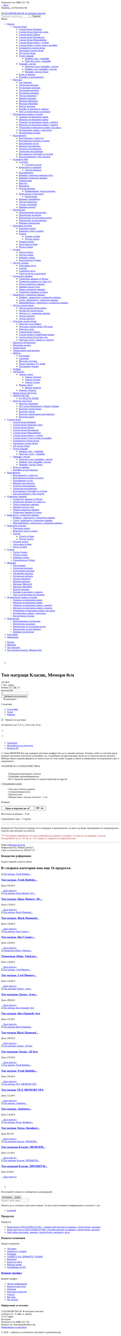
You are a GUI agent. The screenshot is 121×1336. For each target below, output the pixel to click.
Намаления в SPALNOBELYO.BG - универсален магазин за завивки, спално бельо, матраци (53, 1227)
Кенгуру (23, 183)
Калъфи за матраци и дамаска (34, 109)
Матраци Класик (16, 845)
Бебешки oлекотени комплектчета (36, 175)
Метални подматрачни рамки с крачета (38, 125)
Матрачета (24, 186)
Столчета (23, 162)
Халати (22, 233)
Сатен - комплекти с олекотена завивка (38, 300)
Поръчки (11, 1289)
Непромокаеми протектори (32, 212)
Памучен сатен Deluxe (30, 324)
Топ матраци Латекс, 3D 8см (19, 1051)
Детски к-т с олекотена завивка (34, 313)
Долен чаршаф (26, 56)
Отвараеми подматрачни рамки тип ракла (40, 127)
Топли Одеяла (26, 252)
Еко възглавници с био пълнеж (34, 156)
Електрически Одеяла (30, 260)
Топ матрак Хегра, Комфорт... (20, 1128)
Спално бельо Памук (29, 34)
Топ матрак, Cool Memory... (19, 975)
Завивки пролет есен (29, 286)
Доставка (11, 1248)
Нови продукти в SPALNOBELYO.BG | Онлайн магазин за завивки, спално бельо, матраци (53, 1229)
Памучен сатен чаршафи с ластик (41, 66)
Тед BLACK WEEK (29, 398)
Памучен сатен (26, 329)
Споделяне (12, 709)
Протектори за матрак (30, 215)
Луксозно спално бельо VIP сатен (36, 326)
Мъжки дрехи (26, 385)
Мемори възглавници (30, 146)
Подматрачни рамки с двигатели (35, 130)
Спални (23, 268)
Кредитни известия (17, 1291)
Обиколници (25, 180)
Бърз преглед (9, 890)
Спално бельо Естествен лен (33, 337)
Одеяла (16, 249)
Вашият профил (11, 1273)
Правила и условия (16, 1251)
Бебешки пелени (27, 207)
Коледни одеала (27, 411)
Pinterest (11, 714)
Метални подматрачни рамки (33, 119)
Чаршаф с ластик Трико (36, 71)
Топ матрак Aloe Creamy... (18, 937)
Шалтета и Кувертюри (24, 342)
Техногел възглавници (30, 148)
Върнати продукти (16, 1286)
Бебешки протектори (29, 223)
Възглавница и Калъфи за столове (36, 154)
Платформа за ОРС (16, 1267)
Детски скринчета (28, 202)
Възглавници (19, 135)
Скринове (24, 358)
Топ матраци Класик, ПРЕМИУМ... (24, 1166)
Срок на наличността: (12, 850)
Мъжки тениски (33, 387)
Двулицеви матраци (29, 90)
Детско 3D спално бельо (31, 310)
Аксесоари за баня (28, 244)
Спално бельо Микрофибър (33, 40)
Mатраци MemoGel (28, 101)
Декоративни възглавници (26, 350)
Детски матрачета (28, 95)
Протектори (19, 210)
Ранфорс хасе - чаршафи (37, 58)
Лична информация (17, 1283)
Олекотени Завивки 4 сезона (33, 292)
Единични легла (27, 271)
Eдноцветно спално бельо (32, 48)
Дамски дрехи (26, 374)
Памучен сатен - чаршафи (38, 61)
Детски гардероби (28, 204)
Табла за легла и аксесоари (32, 273)
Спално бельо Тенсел (29, 332)
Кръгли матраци (27, 106)
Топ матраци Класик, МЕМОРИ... (23, 1147)
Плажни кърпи (26, 241)
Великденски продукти (25, 393)
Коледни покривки (28, 403)
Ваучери (11, 1297)
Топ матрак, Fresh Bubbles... (19, 879)
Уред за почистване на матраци (34, 111)
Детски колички (27, 188)
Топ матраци (25, 82)
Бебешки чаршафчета (29, 199)
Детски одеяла (26, 255)
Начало (10, 24)
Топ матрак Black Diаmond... (19, 1032)
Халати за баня (32, 236)
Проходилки (31, 196)
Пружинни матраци (29, 93)
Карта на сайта (14, 1262)
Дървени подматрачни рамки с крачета (38, 122)
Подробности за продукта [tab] (20, 745)
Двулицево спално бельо (31, 50)
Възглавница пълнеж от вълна (34, 140)
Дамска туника (32, 382)
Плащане (11, 1254)
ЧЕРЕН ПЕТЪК (21, 395)
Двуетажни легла (27, 265)
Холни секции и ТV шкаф (32, 363)
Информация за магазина (14, 1327)
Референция (7, 847)
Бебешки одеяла (27, 257)
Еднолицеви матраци (29, 87)
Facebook (11, 1210)
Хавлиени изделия (22, 225)
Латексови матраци (29, 85)
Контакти (12, 1259)
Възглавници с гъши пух (31, 138)
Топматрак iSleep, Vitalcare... (19, 956)
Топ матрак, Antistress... (16, 1108)
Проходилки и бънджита (31, 194)
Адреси (11, 1294)
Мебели (17, 353)
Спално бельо (20, 26)
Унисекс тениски (27, 390)
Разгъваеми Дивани (29, 366)
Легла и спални (20, 263)
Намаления (12, 637)
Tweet (10, 712)
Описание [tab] (12, 743)
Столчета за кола (33, 164)
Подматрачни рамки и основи (28, 114)
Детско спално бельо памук (32, 308)
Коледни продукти (22, 401)
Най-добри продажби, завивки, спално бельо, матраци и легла (38, 1232)
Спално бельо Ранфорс (30, 29)
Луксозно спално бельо (24, 321)
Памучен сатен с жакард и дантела (36, 340)
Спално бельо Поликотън (32, 37)
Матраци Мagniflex (28, 103)
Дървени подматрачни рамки (33, 117)
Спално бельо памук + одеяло (34, 42)
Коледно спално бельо (30, 409)
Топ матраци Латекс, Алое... (19, 994)
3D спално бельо (27, 53)
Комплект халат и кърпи (31, 231)
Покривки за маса (22, 345)
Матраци (17, 79)
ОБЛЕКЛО (18, 371)
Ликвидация (19, 348)
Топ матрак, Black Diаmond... (20, 918)
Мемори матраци (27, 98)
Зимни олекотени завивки (32, 289)
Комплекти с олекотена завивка (29, 294)
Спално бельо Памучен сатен (33, 32)
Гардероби (24, 355)
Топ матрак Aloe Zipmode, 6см (20, 1013)
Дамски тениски (33, 377)
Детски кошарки (33, 170)
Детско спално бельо (23, 305)
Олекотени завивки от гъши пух (35, 281)
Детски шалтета (27, 316)
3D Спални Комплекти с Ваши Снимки (39, 406)
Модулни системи (28, 361)
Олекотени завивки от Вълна (33, 279)
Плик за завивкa (27, 74)
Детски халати (32, 239)
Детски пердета (27, 318)
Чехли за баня (26, 247)
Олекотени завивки (23, 276)
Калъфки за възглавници (31, 77)
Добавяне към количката (14, 696)
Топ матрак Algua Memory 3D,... (22, 899)
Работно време (14, 1264)
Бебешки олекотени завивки (33, 178)
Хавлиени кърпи (27, 228)
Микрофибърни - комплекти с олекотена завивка (43, 302)
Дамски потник (32, 379)
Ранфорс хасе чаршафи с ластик (41, 69)
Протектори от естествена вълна (35, 217)
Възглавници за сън (29, 143)
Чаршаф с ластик (27, 64)
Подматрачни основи (29, 133)
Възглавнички (26, 172)
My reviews (12, 1299)
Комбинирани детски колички (40, 191)
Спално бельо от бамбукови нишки (36, 334)
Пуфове (17, 369)
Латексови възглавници (31, 151)
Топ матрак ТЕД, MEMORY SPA (22, 1089)
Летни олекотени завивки (32, 284)
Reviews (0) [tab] (12, 748)
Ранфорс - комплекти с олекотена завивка (40, 297)
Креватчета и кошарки (30, 167)
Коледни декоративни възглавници (36, 414)
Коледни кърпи (26, 417)
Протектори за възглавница (33, 220)
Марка (4, 845)
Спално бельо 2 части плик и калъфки (38, 45)
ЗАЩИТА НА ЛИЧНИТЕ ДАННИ (25, 1256)
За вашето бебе (20, 159)
